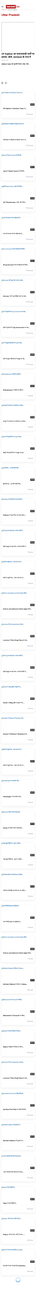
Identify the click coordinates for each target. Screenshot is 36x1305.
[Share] (3, 83)
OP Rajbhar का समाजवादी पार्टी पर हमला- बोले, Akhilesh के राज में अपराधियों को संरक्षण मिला (18, 55)
